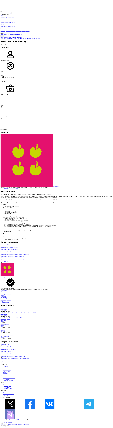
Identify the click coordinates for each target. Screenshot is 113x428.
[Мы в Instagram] (69, 408)
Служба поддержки (7, 388)
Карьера (7, 426)
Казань (11, 335)
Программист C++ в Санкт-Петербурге (9, 249)
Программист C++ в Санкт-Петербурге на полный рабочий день (15, 258)
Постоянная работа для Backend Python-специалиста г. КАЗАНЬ (15, 333)
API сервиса (6, 387)
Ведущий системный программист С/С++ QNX (11, 317)
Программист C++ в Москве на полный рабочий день (13, 256)
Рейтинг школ (6, 379)
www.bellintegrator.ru (5, 188)
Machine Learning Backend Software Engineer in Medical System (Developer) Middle (18, 312)
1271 (9, 419)
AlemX (2, 325)
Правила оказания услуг (8, 394)
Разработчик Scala (5, 298)
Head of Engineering (5, 324)
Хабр (2, 426)
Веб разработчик (4, 261)
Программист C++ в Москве (7, 251)
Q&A (4, 426)
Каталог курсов (6, 371)
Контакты (5, 373)
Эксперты (21, 38)
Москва (9, 294)
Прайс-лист (5, 395)
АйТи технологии (5, 335)
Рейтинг (30, 38)
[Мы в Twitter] (10, 408)
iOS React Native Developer (6, 329)
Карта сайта (5, 372)
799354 (17, 419)
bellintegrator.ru (4, 290)
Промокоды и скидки (8, 380)
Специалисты (8, 38)
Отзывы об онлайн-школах (9, 378)
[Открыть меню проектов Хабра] (1, 11)
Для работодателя (7, 386)
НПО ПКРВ (3, 319)
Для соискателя (6, 384)
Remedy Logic (4, 309)
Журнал (38, 38)
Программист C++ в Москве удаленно (9, 247)
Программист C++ (5, 244)
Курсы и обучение (15, 38)
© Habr (2, 421)
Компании (26, 38)
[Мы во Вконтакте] (49, 408)
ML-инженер (3, 296)
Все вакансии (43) (14, 188)
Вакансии (3, 38)
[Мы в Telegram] (89, 408)
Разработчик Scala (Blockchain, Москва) (9, 292)
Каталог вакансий (7, 370)
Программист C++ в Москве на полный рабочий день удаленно (15, 254)
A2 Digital (3, 330)
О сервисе (5, 366)
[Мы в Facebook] (30, 408)
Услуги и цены (6, 367)
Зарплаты (34, 38)
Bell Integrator (56, 186)
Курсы (10, 426)
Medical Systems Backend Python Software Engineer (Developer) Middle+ (16, 307)
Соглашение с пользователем (9, 392)
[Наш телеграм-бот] (10, 418)
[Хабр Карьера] (6, 13)
